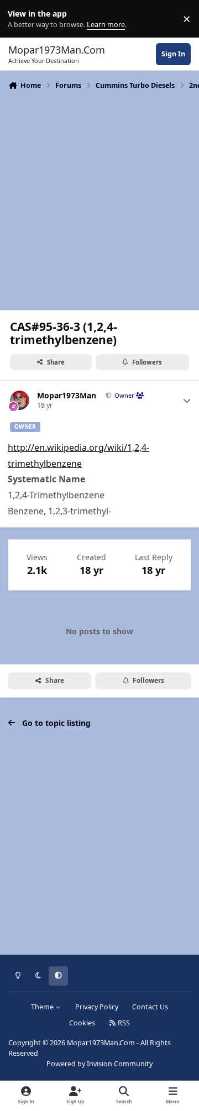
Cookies (82, 1023)
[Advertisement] (99, 198)
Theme (43, 1007)
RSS (123, 1023)
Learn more (21, 19)
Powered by (99, 1063)
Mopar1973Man (66, 396)
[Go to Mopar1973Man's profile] (19, 400)
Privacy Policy (96, 1007)
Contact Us (150, 1007)
